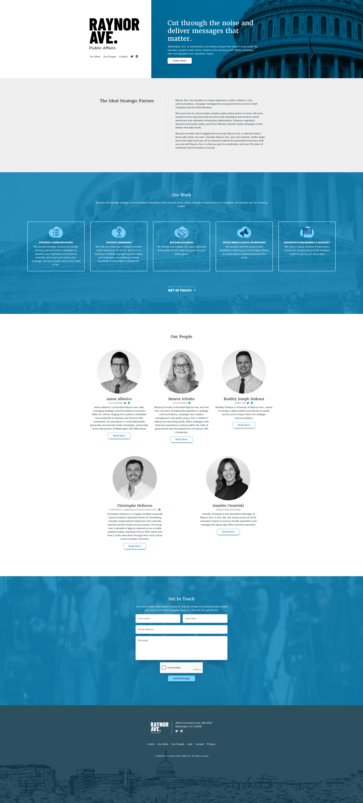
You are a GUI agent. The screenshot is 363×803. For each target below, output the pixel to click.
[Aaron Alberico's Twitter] (125, 403)
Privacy (211, 744)
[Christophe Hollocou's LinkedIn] (159, 509)
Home (151, 744)
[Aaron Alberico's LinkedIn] (128, 403)
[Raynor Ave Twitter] (131, 57)
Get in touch (180, 290)
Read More (122, 435)
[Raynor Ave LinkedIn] (136, 57)
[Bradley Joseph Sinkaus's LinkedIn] (251, 403)
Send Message (181, 678)
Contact (123, 56)
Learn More (179, 60)
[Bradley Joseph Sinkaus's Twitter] (248, 403)
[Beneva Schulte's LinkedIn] (188, 403)
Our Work (95, 56)
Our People (109, 56)
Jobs (189, 744)
